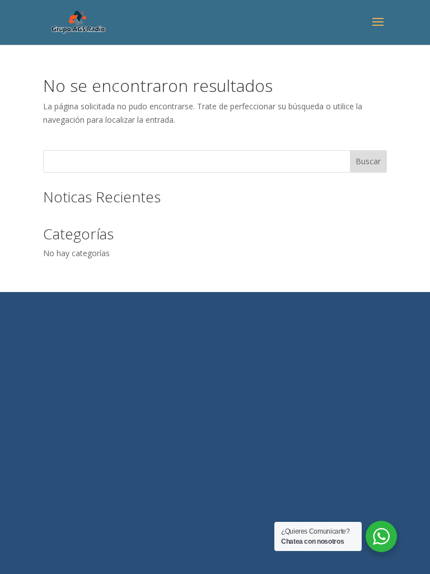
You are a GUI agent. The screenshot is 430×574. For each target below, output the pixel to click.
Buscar (368, 161)
